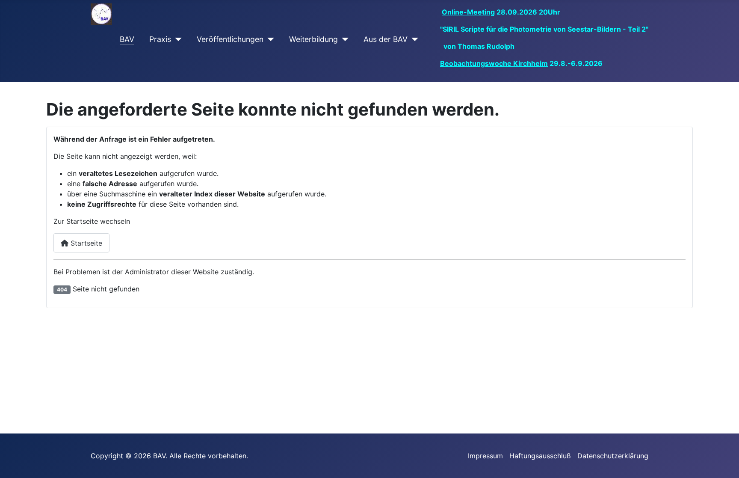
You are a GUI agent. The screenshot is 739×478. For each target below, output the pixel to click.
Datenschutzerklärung (612, 455)
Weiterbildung (313, 39)
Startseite (85, 243)
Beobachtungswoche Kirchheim (494, 63)
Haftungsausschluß (540, 455)
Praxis (160, 39)
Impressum (485, 455)
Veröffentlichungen (230, 39)
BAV (127, 39)
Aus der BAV (386, 39)
